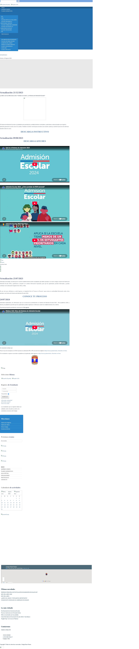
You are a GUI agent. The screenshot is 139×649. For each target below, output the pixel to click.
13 (10, 502)
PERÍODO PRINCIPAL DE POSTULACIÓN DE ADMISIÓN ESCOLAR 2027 (19, 592)
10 (1, 502)
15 (16, 502)
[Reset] (18, 1)
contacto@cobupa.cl (8, 637)
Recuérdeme (4, 393)
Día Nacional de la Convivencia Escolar (10, 611)
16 (19, 502)
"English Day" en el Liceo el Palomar (9, 618)
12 (7, 502)
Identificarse (5, 396)
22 (16, 504)
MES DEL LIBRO (5, 596)
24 (1, 507)
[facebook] (2, 52)
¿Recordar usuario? (5, 402)
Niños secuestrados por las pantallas (10, 614)
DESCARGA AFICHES (35, 141)
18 (4, 504)
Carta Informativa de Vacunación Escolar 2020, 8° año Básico (15, 616)
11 (4, 502)
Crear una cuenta (5, 403)
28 (13, 507)
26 (7, 507)
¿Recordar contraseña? (6, 400)
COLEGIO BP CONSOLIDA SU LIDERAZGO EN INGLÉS (15, 600)
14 (13, 502)
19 (7, 504)
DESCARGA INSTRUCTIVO (35, 132)
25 (4, 507)
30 (19, 507)
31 (1, 509)
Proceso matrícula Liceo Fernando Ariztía (11, 612)
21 (13, 504)
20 (10, 504)
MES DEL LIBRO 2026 (6, 594)
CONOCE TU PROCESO (35, 296)
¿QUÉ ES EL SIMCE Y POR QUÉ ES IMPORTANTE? (14, 598)
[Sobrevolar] (2, 647)
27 (10, 507)
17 (1, 504)
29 (16, 507)
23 (19, 504)
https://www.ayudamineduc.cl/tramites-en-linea (56, 350)
